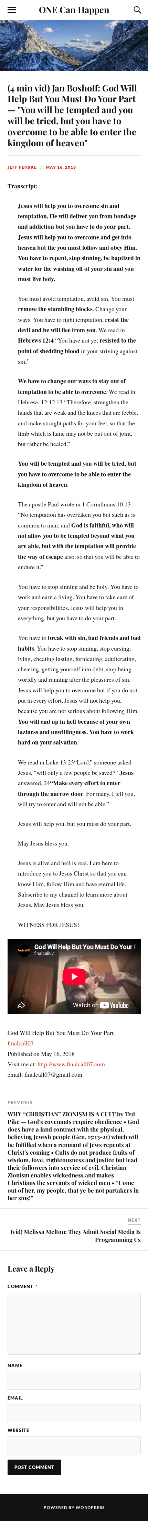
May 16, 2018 (61, 167)
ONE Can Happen (74, 9)
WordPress (90, 1507)
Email (15, 1398)
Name (15, 1365)
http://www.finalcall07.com (71, 1064)
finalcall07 (21, 1043)
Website (18, 1430)
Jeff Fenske (22, 167)
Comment (23, 1286)
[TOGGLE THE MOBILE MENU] (12, 10)
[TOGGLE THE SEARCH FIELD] (137, 10)
